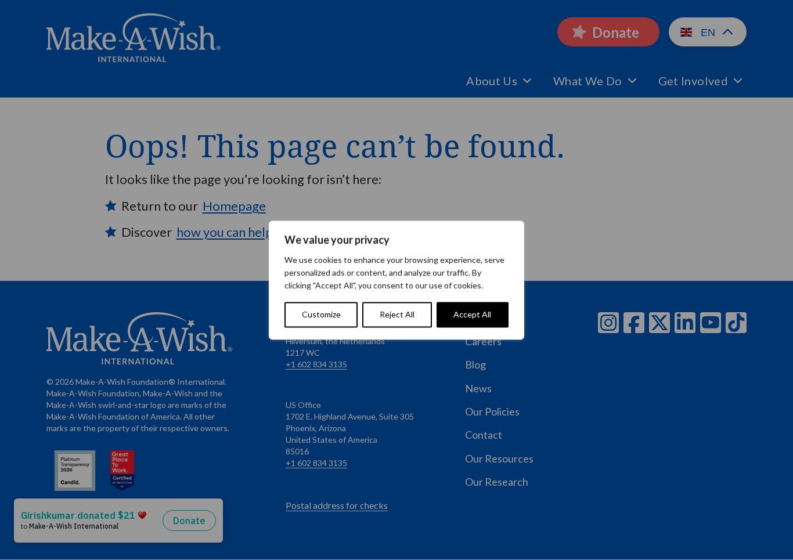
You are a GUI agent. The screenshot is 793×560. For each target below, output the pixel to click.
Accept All (472, 314)
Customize (321, 314)
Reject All (397, 314)
